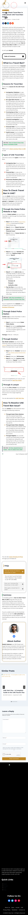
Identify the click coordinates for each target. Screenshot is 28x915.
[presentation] (14, 681)
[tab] (11, 701)
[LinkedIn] (8, 23)
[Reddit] (13, 23)
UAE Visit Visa (20, 398)
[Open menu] (25, 3)
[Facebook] (3, 23)
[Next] (24, 687)
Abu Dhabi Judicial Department (17, 352)
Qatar (5, 884)
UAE (5, 887)
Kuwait (6, 886)
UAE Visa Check (17, 380)
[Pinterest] (10, 23)
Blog (5, 889)
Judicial (4, 345)
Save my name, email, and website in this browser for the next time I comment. (13, 748)
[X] (6, 23)
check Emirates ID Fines (16, 556)
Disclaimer (14, 910)
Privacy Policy (6, 910)
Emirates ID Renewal (8, 307)
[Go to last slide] (4, 687)
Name (5, 737)
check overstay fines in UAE (18, 149)
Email (4, 744)
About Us (7, 907)
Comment (6, 719)
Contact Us (22, 910)
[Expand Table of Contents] (23, 56)
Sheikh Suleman (8, 694)
